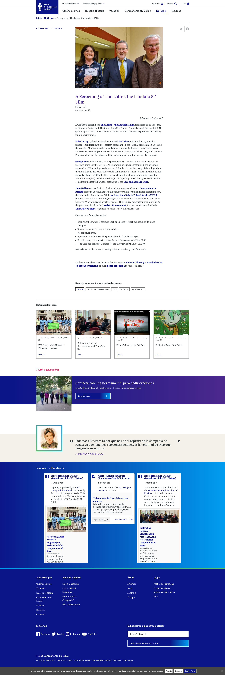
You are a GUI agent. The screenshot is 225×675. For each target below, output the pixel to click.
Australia (131, 592)
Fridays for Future (86, 208)
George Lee (81, 161)
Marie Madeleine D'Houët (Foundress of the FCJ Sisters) (67, 477)
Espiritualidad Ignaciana (69, 590)
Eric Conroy (81, 141)
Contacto (40, 614)
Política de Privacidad (164, 583)
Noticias (161, 10)
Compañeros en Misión (138, 10)
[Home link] (47, 7)
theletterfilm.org (135, 262)
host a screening (116, 265)
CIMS (114, 289)
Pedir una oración (71, 604)
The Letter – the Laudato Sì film (117, 124)
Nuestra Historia (94, 10)
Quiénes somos (71, 10)
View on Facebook (120, 519)
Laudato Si (124, 289)
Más (40, 355)
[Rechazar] (221, 671)
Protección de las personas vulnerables (164, 590)
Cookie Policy (190, 671)
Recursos (176, 10)
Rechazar (178, 671)
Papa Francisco (137, 289)
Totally (114, 660)
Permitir (169, 671)
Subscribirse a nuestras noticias (144, 643)
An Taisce (124, 141)
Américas (131, 583)
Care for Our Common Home (98, 289)
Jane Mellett (82, 188)
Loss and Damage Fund (136, 182)
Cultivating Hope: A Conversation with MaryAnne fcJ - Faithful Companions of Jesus (148, 537)
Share (131, 519)
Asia (129, 588)
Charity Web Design (125, 660)
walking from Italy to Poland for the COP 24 (134, 195)
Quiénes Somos (44, 583)
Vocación (114, 10)
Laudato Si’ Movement (114, 205)
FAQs (156, 596)
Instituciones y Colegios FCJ (69, 598)
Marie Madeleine (70, 583)
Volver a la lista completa (50, 28)
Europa (80, 289)
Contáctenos (84, 396)
